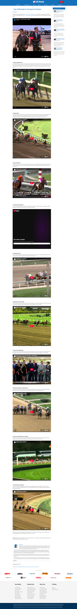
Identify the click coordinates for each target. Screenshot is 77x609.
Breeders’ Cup (24, 15)
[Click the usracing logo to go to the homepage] (38, 2)
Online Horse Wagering (18, 588)
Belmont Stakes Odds (43, 597)
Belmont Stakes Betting (43, 596)
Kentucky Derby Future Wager (31, 588)
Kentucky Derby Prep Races (31, 590)
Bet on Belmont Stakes (43, 595)
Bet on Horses (17, 590)
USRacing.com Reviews (55, 589)
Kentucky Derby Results (30, 596)
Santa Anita (33, 533)
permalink (18, 564)
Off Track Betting (17, 587)
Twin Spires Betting (30, 598)
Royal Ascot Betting (17, 597)
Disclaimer (36, 607)
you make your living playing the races (30, 14)
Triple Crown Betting (42, 598)
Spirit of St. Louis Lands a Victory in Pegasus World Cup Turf (60, 30)
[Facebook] (13, 560)
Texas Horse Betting (18, 596)
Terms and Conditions (31, 607)
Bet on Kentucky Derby (30, 591)
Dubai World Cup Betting (18, 598)
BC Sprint (31, 15)
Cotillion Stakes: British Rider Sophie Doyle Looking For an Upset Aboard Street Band (26, 566)
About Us (53, 587)
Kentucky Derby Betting (59, 607)
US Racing (18, 607)
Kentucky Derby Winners (30, 595)
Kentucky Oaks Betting (30, 597)
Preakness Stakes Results (43, 591)
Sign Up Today (54, 588)
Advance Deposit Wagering (19, 591)
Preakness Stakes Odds (43, 590)
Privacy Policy (27, 607)
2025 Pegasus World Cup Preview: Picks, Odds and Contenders (60, 39)
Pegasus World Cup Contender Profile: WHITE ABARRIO (59, 48)
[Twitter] (14, 560)
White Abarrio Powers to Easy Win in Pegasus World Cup (60, 11)
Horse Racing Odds (17, 589)
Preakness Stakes (42, 587)
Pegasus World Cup (17, 595)
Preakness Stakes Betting (43, 589)
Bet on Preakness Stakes (43, 588)
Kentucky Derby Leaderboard (31, 589)
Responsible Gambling (40, 607)
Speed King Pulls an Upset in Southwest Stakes (59, 20)
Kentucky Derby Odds (30, 587)
